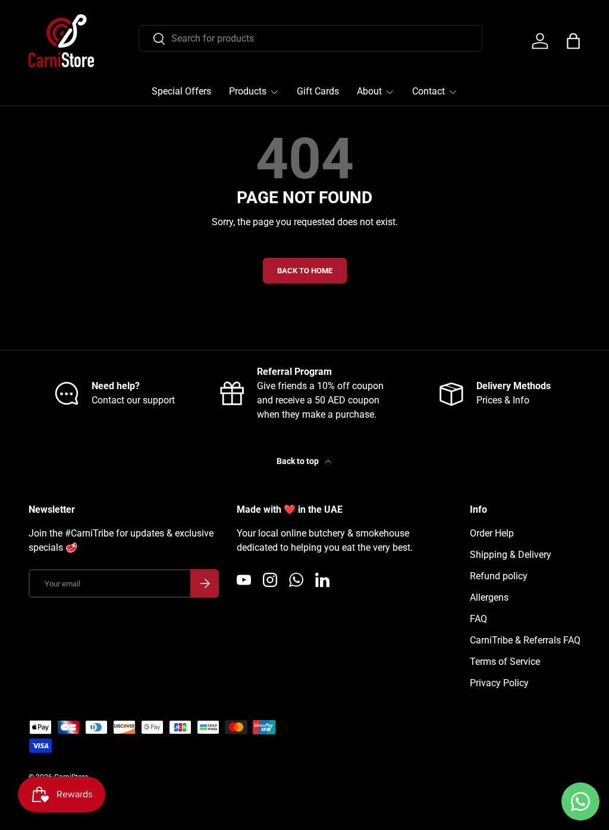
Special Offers (181, 91)
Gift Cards (318, 91)
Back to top (299, 461)
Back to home (304, 270)
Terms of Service (505, 661)
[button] (573, 41)
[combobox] (310, 38)
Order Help (492, 533)
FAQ (478, 618)
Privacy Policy (499, 683)
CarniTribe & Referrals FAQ (525, 640)
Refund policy (499, 576)
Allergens (489, 597)
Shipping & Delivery (510, 554)
